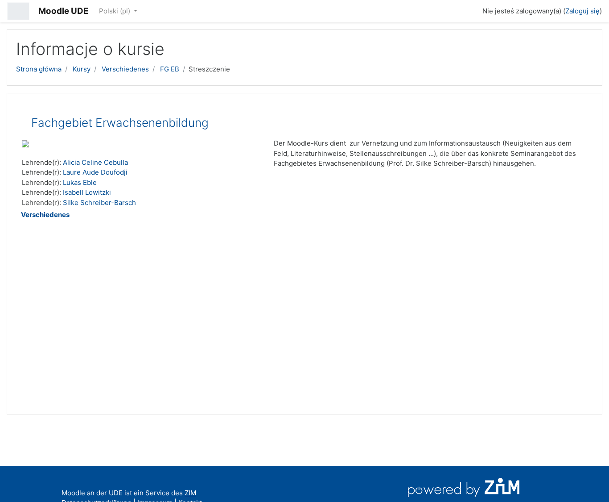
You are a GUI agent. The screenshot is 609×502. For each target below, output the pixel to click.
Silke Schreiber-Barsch (99, 202)
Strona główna (39, 69)
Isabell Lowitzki (87, 192)
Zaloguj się (582, 11)
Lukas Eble (80, 182)
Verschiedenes (125, 69)
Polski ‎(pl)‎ (115, 11)
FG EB (169, 69)
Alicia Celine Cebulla (95, 162)
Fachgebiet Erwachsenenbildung (120, 123)
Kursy (82, 69)
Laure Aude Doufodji (95, 172)
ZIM (190, 493)
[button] (471, 10)
